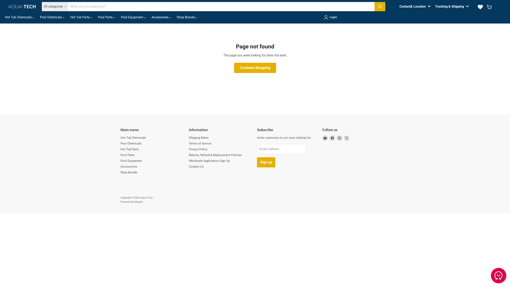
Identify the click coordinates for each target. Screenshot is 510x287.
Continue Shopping (255, 68)
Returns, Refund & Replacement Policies (215, 155)
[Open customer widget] (499, 276)
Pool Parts (105, 17)
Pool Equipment (132, 17)
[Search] (380, 6)
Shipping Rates (199, 138)
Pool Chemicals (51, 17)
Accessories (160, 17)
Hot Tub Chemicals (18, 17)
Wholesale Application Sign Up (209, 161)
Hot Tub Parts (80, 17)
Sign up (266, 162)
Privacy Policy (198, 149)
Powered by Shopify (132, 201)
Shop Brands (186, 17)
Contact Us (196, 166)
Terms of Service (200, 143)
